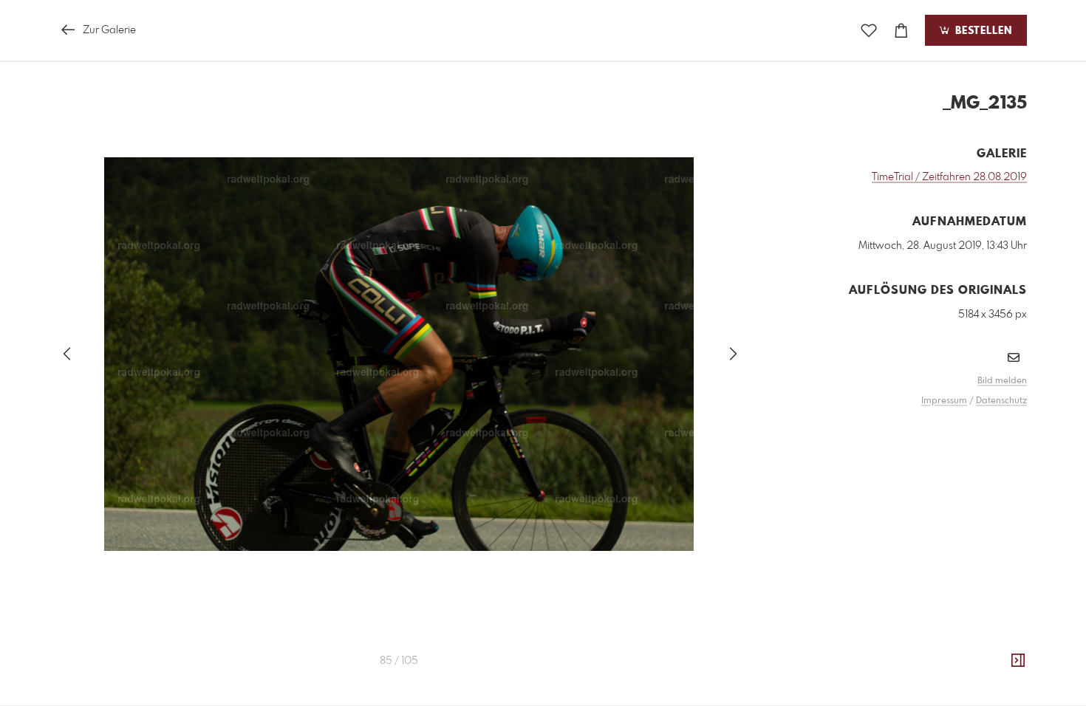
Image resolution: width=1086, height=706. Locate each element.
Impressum (944, 401)
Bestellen (982, 31)
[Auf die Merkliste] (869, 31)
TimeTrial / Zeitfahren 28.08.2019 (949, 177)
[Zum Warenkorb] (901, 31)
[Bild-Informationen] (1018, 661)
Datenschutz (1001, 401)
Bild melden (1002, 381)
